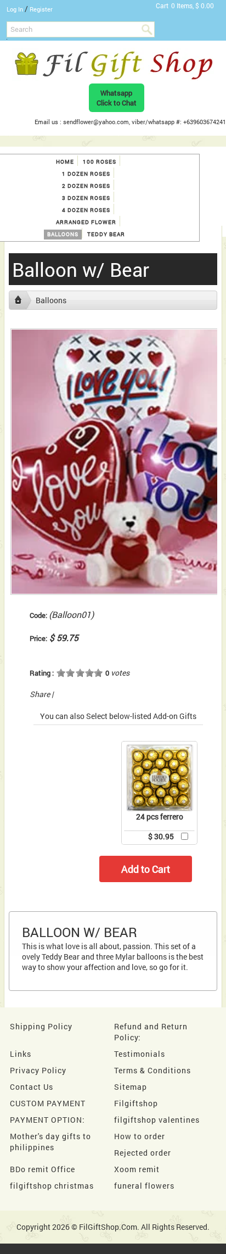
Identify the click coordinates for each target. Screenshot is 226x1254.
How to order (139, 1136)
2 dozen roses (86, 186)
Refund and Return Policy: (151, 1032)
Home (65, 161)
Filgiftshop (136, 1103)
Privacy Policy (38, 1070)
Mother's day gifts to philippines (50, 1141)
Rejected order (142, 1152)
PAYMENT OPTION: (47, 1119)
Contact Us (31, 1087)
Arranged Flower (86, 222)
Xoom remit (137, 1169)
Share (40, 694)
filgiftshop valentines (157, 1119)
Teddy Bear (106, 234)
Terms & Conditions (152, 1070)
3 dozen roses (86, 198)
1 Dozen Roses (86, 173)
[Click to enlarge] (159, 777)
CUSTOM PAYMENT (48, 1103)
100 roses (99, 161)
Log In (15, 9)
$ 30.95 (161, 836)
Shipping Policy (41, 1026)
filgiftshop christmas (52, 1185)
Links (20, 1054)
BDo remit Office (42, 1169)
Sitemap (130, 1087)
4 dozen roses (86, 210)
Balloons (62, 234)
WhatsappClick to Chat (117, 98)
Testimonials (139, 1054)
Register (41, 9)
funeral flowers (144, 1185)
